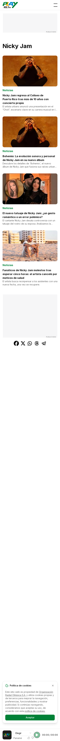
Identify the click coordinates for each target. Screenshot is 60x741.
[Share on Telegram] (43, 343)
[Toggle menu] (55, 5)
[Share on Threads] (36, 343)
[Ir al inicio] (10, 5)
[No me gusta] (32, 738)
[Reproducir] (37, 735)
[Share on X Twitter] (23, 343)
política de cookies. (35, 711)
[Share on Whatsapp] (29, 343)
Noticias (8, 90)
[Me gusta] (29, 738)
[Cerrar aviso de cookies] (53, 686)
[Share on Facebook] (16, 343)
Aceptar (30, 717)
